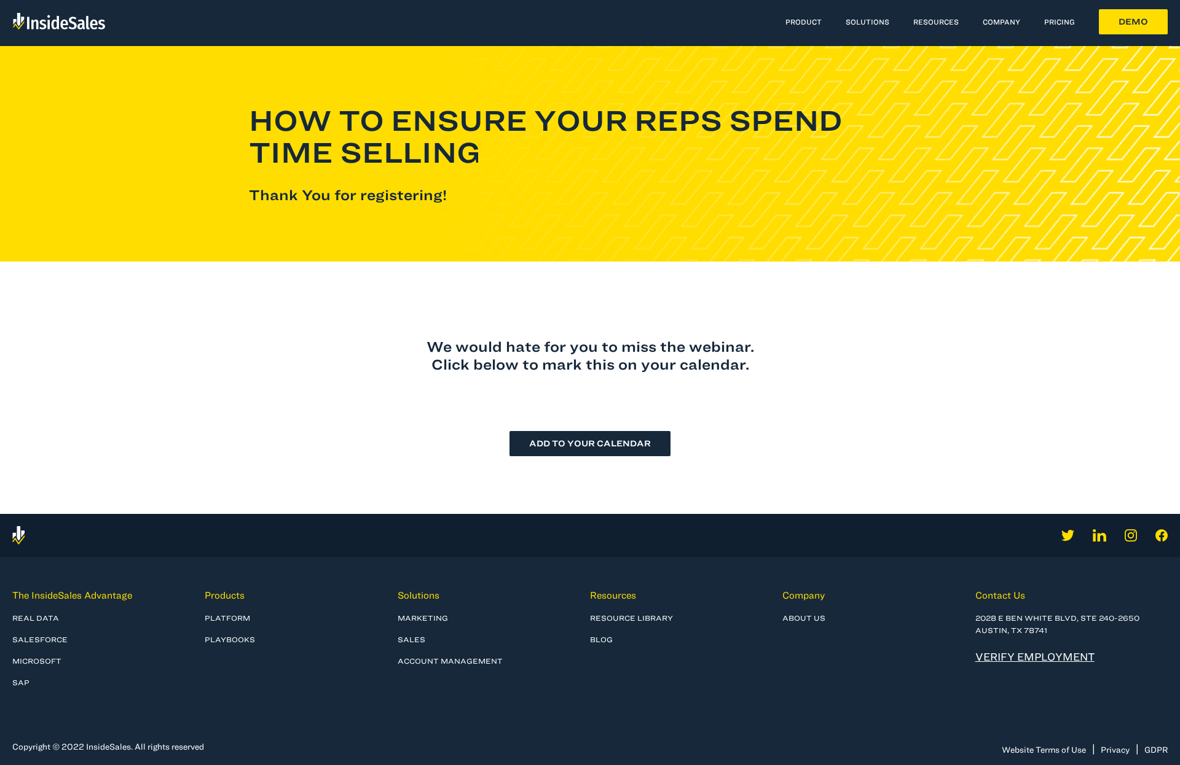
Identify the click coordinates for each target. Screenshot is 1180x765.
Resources (936, 21)
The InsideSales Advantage (72, 594)
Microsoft (36, 660)
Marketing (423, 617)
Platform (227, 617)
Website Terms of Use (1044, 750)
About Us (803, 617)
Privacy (1115, 750)
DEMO (1133, 21)
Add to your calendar (590, 443)
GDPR (1156, 750)
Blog (601, 639)
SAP (21, 682)
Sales (411, 639)
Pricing (1059, 21)
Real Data (35, 617)
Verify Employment (1035, 656)
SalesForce (40, 639)
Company (803, 594)
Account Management (450, 660)
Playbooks (230, 639)
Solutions (418, 594)
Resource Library (631, 617)
